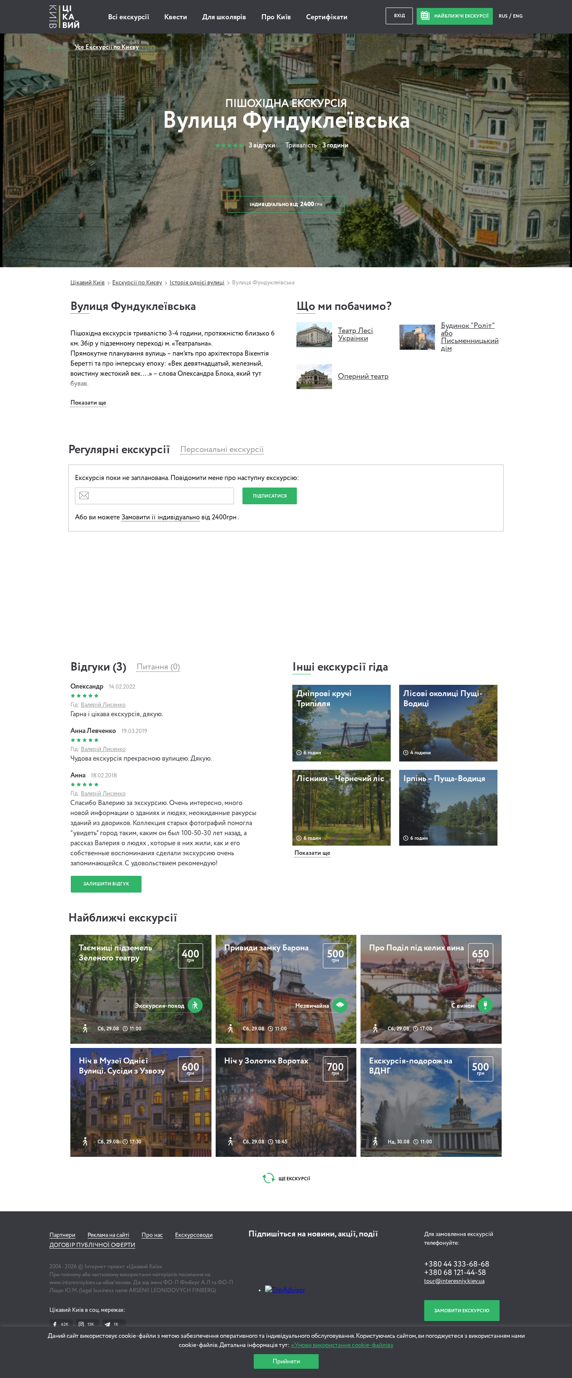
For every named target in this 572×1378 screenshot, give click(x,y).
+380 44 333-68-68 (457, 1264)
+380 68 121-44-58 (455, 1273)
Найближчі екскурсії (122, 918)
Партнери (62, 1235)
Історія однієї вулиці (197, 283)
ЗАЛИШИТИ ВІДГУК (106, 884)
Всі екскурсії (128, 17)
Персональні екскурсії (222, 450)
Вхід (399, 15)
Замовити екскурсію (462, 1310)
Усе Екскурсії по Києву (107, 47)
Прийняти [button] (286, 1361)
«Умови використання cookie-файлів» (342, 1345)
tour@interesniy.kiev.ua (454, 1281)
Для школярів (224, 17)
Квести (175, 17)
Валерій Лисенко (103, 705)
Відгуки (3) (98, 667)
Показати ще (88, 403)
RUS (503, 16)
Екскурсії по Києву (137, 283)
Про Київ (276, 17)
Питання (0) (158, 667)
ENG (518, 16)
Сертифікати (327, 17)
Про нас (152, 1235)
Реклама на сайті (108, 1235)
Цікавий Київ (87, 283)
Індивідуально (286, 204)
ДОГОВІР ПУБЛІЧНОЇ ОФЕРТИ (92, 1245)
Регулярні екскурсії (119, 450)
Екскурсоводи (194, 1235)
